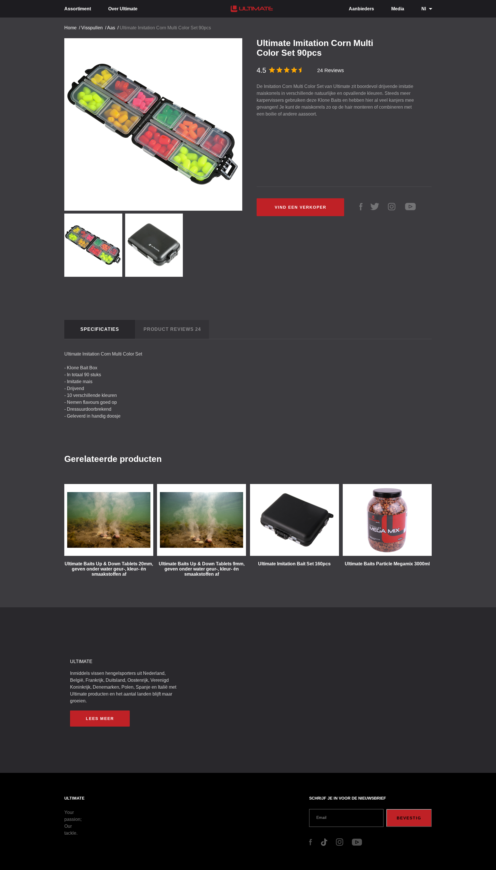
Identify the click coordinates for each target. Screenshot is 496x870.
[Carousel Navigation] (156, 122)
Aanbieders (361, 8)
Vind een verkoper (300, 207)
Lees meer (100, 718)
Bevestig (409, 818)
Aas (111, 27)
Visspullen (92, 27)
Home (70, 27)
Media (397, 8)
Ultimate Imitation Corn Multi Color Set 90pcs (165, 27)
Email (321, 817)
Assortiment (77, 8)
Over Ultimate (122, 8)
